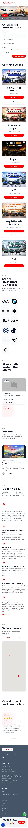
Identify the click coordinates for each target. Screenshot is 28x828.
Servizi (4, 806)
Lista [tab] (20, 637)
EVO (3, 811)
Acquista (4, 800)
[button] (18, 676)
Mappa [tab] (8, 637)
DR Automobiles (6, 808)
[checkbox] (3, 49)
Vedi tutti (5, 614)
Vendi (3, 803)
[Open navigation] (24, 3)
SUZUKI (4, 813)
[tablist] (14, 637)
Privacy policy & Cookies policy (8, 824)
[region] (14, 400)
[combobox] (14, 31)
